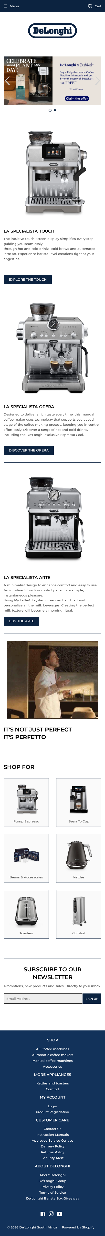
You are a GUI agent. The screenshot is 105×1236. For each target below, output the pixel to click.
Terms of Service (52, 1192)
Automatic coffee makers (52, 1055)
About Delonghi (53, 1175)
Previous (7, 80)
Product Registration (52, 1112)
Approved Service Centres (53, 1140)
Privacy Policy (52, 1187)
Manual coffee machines (52, 1061)
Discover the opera (29, 450)
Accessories (52, 1066)
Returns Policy (52, 1152)
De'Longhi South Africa (38, 1227)
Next (98, 80)
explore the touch (28, 279)
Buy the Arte (21, 621)
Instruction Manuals (52, 1135)
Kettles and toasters (52, 1083)
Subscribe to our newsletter (53, 973)
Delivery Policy (52, 1146)
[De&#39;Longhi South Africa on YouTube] (59, 1215)
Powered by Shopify (78, 1227)
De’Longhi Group (52, 1181)
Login (52, 1106)
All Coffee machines (52, 1049)
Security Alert (52, 1158)
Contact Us (52, 1129)
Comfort (52, 1089)
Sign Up (92, 999)
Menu (14, 6)
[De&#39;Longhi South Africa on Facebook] (42, 1215)
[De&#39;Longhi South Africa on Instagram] (51, 1215)
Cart (97, 6)
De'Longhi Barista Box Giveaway (52, 1198)
